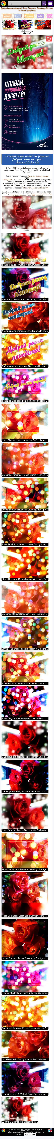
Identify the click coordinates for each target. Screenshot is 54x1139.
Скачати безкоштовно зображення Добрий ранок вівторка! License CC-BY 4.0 (27, 159)
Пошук (44, 3)
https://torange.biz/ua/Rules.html (36, 188)
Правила (38, 1132)
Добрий (7, 16)
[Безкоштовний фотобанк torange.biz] (3, 3)
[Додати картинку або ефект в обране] (5, 38)
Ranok (50, 16)
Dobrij (40, 16)
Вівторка (29, 16)
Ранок (18, 16)
